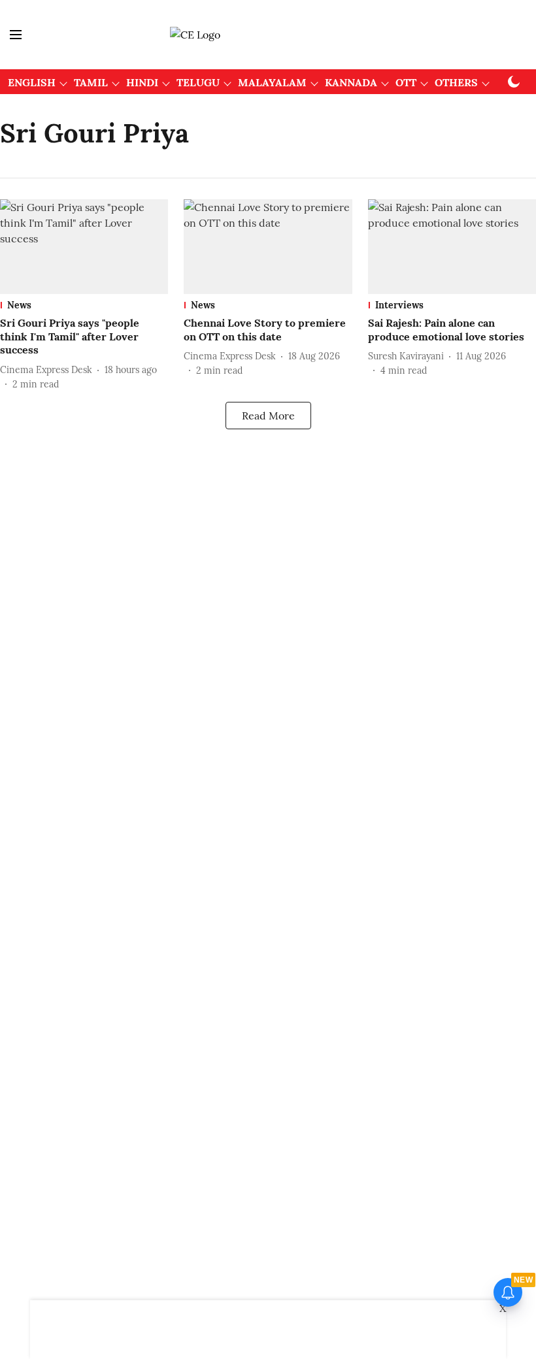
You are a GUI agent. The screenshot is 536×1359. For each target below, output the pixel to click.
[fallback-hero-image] (84, 246)
